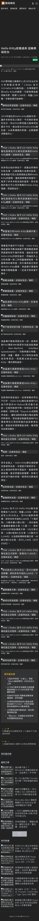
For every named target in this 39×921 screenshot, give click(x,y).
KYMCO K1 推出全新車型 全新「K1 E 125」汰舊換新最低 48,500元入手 (26, 848)
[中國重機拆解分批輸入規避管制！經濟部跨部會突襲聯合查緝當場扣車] (7, 881)
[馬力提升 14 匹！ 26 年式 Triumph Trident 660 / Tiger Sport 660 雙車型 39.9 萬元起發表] (7, 892)
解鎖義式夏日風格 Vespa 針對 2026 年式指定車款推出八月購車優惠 (26, 903)
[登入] (33, 3)
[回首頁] (10, 3)
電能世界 (32, 8)
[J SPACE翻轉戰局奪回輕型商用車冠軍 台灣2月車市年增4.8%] (7, 814)
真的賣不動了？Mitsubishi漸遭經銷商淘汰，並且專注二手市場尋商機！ (26, 770)
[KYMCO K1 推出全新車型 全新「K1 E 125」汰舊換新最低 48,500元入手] (7, 848)
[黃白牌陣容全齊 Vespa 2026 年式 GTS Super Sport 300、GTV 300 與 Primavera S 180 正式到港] (7, 859)
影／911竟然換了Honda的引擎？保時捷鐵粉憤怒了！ (26, 781)
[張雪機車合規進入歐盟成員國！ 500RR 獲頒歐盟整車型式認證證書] (7, 870)
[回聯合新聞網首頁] (3, 3)
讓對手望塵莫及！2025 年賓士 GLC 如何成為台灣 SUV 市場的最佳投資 (26, 792)
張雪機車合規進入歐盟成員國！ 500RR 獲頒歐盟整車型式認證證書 (26, 870)
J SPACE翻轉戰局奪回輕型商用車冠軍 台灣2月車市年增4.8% (26, 813)
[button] (36, 3)
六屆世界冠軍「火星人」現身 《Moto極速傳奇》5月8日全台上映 (20, 681)
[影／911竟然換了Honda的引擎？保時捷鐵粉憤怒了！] (7, 781)
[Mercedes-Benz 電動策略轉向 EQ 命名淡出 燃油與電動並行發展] (7, 803)
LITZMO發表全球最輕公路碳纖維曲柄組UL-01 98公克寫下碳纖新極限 (20, 689)
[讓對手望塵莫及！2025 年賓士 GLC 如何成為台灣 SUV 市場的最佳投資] (7, 792)
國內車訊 (4, 8)
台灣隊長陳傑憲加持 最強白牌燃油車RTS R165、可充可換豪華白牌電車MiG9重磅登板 (20, 704)
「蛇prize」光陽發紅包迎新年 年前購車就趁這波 (20, 717)
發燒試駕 (13, 8)
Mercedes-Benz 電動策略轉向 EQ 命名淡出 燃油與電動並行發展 (26, 802)
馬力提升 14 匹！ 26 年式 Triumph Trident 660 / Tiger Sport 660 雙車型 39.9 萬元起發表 (26, 892)
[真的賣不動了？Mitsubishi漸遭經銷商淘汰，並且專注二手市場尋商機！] (7, 770)
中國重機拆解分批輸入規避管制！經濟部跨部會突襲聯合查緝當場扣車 (26, 881)
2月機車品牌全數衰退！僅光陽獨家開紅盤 (20, 711)
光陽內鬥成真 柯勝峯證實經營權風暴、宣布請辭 (20, 696)
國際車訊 (22, 8)
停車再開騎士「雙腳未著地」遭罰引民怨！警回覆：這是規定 (26, 824)
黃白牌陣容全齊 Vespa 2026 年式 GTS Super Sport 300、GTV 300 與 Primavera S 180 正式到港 (26, 859)
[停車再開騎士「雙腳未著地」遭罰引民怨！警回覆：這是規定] (7, 824)
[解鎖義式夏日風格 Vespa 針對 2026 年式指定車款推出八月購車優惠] (7, 903)
